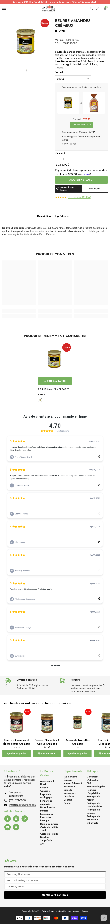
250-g (40, 400)
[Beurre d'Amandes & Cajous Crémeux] (47, 723)
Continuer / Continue (55, 895)
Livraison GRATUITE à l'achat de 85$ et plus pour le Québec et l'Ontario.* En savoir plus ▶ (55, 1)
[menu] (4, 8)
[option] (26, 41)
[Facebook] (7, 818)
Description (44, 216)
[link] (19, 311)
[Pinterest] (24, 818)
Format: (59, 72)
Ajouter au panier (81, 124)
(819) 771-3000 (17, 800)
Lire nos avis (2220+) (79, 197)
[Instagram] (16, 818)
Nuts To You (72, 40)
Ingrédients (61, 216)
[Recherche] (91, 8)
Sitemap (85, 911)
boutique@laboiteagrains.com (68, 911)
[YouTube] (16, 827)
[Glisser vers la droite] (103, 685)
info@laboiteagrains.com (22, 805)
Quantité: (60, 153)
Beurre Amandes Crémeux (53, 389)
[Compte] (98, 8)
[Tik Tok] (7, 827)
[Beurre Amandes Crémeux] (55, 359)
